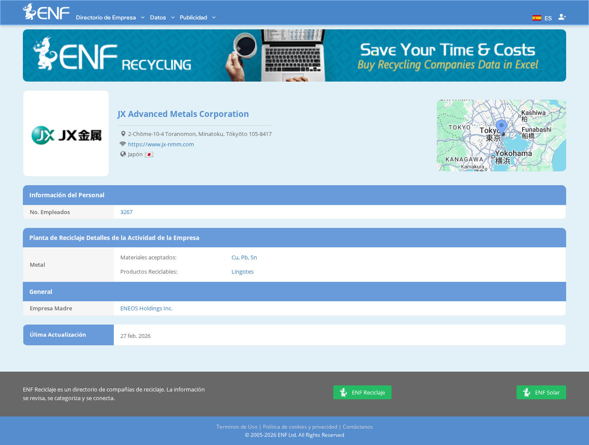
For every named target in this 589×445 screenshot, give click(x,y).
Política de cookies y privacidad (300, 426)
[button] (541, 17)
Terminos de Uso (236, 426)
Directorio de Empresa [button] (106, 17)
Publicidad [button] (194, 17)
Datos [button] (158, 17)
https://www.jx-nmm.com (161, 144)
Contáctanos (358, 426)
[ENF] (46, 11)
